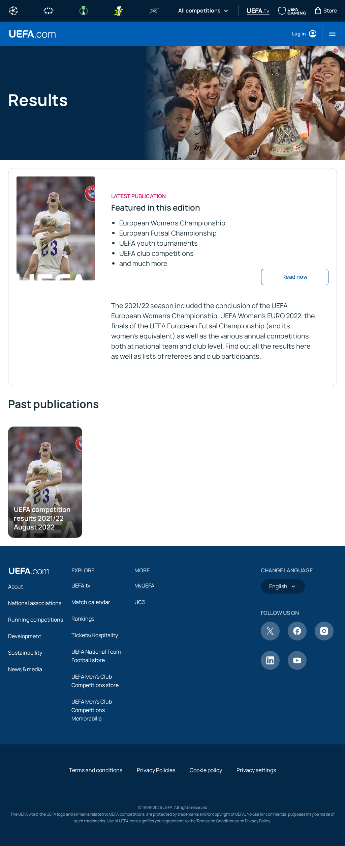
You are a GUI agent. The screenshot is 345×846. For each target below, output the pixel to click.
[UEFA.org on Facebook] (297, 638)
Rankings (82, 618)
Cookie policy (206, 770)
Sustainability (25, 652)
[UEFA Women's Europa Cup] (118, 10)
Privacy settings (256, 770)
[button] (329, 33)
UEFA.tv (80, 585)
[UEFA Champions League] (13, 10)
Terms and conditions (95, 770)
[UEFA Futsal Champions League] (153, 10)
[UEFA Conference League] (83, 10)
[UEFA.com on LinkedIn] (270, 668)
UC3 (139, 602)
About (15, 586)
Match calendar (90, 602)
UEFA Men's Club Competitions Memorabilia (91, 710)
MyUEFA (144, 585)
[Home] (29, 571)
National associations (34, 603)
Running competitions (35, 619)
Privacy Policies (156, 770)
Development (24, 636)
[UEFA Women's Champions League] (48, 10)
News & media (25, 669)
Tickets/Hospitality (94, 635)
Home (32, 34)
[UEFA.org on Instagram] (324, 638)
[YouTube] (297, 668)
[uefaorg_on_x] (270, 638)
